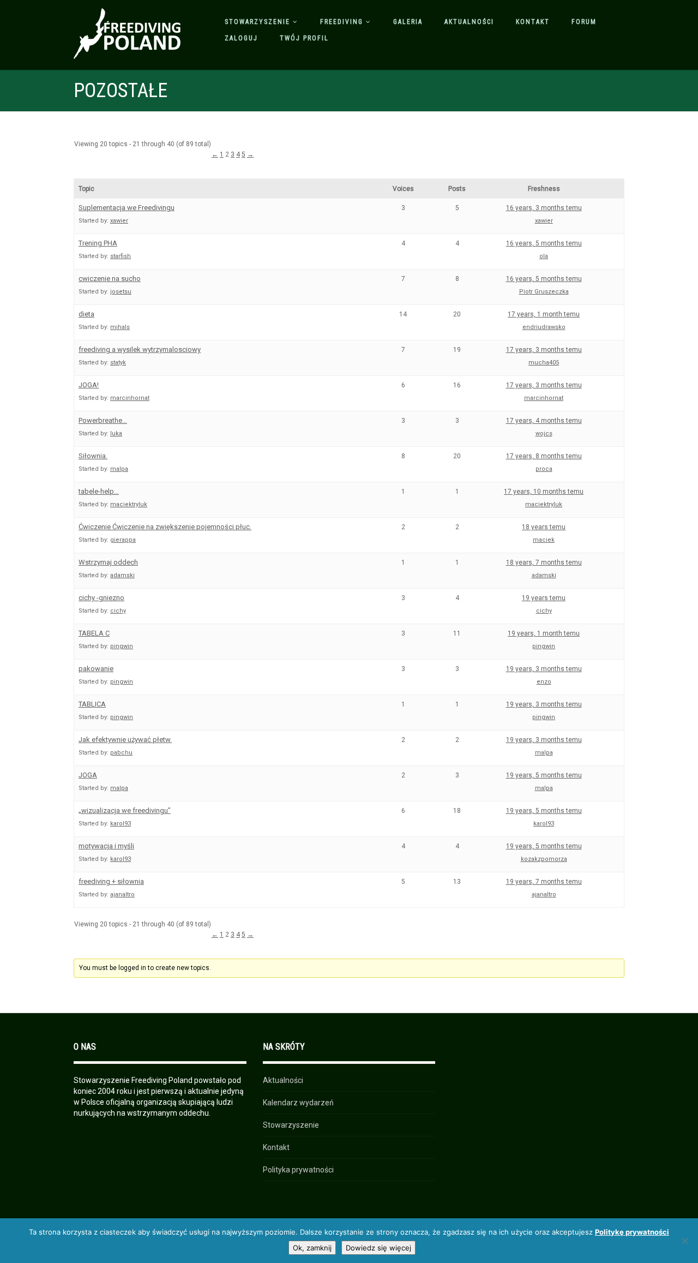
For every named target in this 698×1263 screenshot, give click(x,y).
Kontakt (533, 22)
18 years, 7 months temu (544, 562)
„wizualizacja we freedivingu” (125, 810)
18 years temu (543, 527)
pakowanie (96, 669)
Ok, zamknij (312, 1247)
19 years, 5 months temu (544, 775)
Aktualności (469, 22)
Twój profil (304, 38)
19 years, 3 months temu (544, 669)
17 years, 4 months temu (544, 420)
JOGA (88, 775)
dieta (86, 314)
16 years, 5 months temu (544, 243)
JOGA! (89, 385)
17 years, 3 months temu (544, 350)
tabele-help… (99, 491)
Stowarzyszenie (257, 22)
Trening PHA (98, 243)
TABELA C (94, 633)
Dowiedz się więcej (378, 1247)
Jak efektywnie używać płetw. (125, 739)
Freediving (341, 22)
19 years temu (543, 598)
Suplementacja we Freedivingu (126, 207)
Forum (584, 22)
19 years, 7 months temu (544, 881)
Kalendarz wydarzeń (298, 1102)
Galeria (408, 22)
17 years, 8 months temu (544, 456)
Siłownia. (93, 456)
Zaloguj (241, 38)
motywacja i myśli (106, 846)
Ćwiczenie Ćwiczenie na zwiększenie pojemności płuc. (165, 527)
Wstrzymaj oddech (108, 562)
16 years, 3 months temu (544, 208)
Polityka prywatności (298, 1169)
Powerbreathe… (103, 420)
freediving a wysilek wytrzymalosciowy (140, 349)
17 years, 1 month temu (544, 314)
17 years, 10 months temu (543, 491)
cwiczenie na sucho (110, 278)
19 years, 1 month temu (544, 633)
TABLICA (92, 704)
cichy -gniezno (101, 598)
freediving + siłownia (111, 881)
